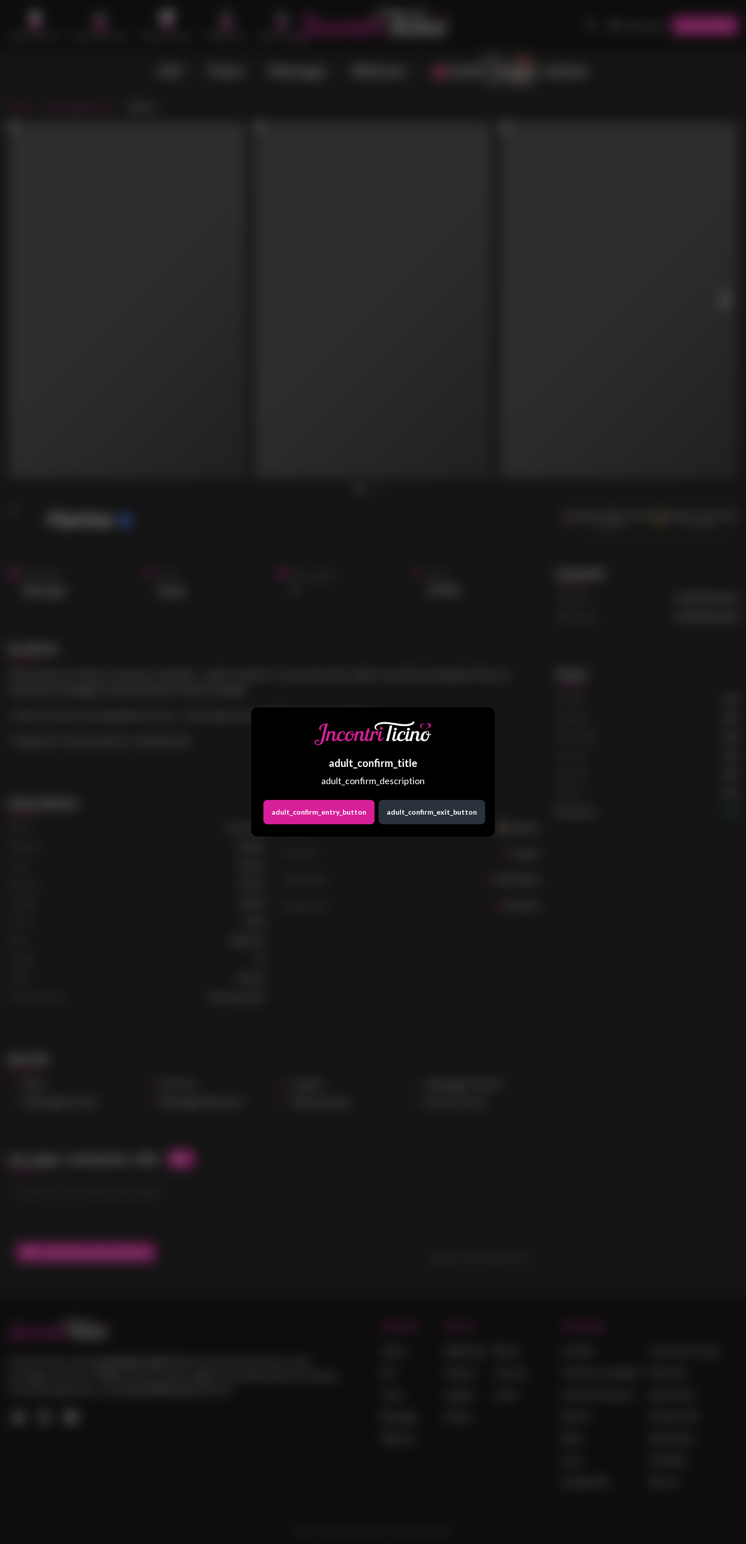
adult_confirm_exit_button (432, 812)
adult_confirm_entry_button (319, 812)
